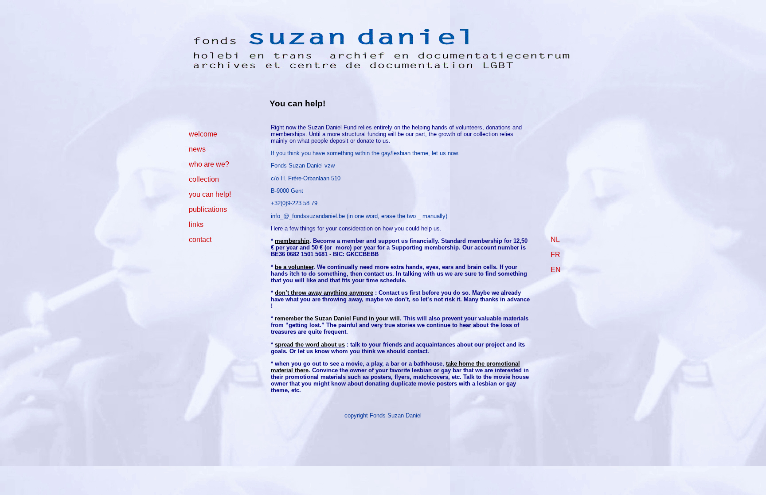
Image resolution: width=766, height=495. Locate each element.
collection (204, 179)
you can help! (210, 194)
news (197, 149)
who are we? (209, 164)
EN (556, 269)
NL (555, 239)
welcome (203, 134)
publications (208, 209)
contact (200, 239)
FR (555, 254)
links (196, 224)
